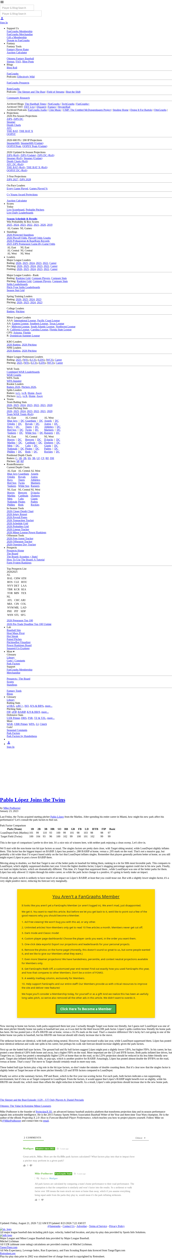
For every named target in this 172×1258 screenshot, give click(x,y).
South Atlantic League (42, 326)
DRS (24, 718)
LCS (32, 359)
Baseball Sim (14, 630)
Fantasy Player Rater (18, 49)
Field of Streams (55, 91)
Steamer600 (13, 143)
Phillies (11, 451)
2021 (36, 224)
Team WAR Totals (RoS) (20, 414)
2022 (29, 224)
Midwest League (20, 326)
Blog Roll (12, 67)
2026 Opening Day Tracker (21, 544)
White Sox (30, 432)
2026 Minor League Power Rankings (26, 532)
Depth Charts (14, 125)
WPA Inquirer (14, 381)
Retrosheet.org (7, 1253)
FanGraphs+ (83, 103)
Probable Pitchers (35, 209)
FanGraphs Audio (37, 109)
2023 (23, 224)
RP (22, 461)
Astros (47, 423)
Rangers (48, 432)
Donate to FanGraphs (18, 40)
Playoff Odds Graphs (39, 237)
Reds (28, 451)
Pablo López (57, 816)
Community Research (18, 97)
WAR (10, 724)
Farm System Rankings (19, 562)
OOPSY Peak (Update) (34, 146)
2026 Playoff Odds (17, 237)
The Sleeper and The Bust (31, 91)
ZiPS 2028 (25, 179)
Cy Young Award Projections (22, 194)
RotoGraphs (13, 88)
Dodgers (48, 442)
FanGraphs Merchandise (20, 34)
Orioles (11, 423)
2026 (18, 263)
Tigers (28, 426)
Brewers (29, 439)
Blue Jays (12, 420)
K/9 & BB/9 (33, 712)
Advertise (82, 1226)
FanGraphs (12, 73)
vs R (24, 393)
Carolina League (39, 329)
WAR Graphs (14, 374)
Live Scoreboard (15, 209)
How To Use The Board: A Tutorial (26, 559)
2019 (49, 224)
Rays (10, 426)
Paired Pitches (14, 639)
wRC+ (19, 705)
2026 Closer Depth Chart (20, 511)
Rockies (48, 451)
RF (47, 458)
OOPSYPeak (14, 146)
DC (23, 420)
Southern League (39, 323)
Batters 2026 (13, 387)
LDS (41, 359)
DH (52, 458)
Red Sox (11, 429)
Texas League (56, 323)
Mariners (49, 429)
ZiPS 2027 (12, 179)
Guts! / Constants (16, 660)
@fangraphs (54, 1226)
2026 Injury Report (17, 514)
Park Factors (13, 663)
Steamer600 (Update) (32, 143)
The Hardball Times (35, 103)
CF (42, 458)
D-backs (48, 439)
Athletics (49, 426)
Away (38, 393)
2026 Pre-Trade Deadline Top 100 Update (29, 624)
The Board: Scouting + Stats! (22, 556)
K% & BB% (37, 705)
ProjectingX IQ (44, 1111)
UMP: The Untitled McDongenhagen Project (87, 109)
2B (24, 458)
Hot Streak (12, 636)
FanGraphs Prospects (18, 82)
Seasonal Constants (17, 730)
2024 (16, 224)
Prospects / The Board (18, 678)
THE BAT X (26, 131)
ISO (27, 705)
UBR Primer (20, 724)
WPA (32, 724)
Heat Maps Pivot (16, 633)
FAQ (18, 61)
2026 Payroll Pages (17, 517)
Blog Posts (28, 61)
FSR (30, 718)
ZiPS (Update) (28, 155)
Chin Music (55, 109)
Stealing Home (120, 109)
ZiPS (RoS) (13, 155)
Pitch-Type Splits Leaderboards (23, 287)
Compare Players (41, 278)
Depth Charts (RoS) (17, 161)
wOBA (11, 705)
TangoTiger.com (8, 1247)
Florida (27, 332)
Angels (48, 420)
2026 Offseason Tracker (19, 541)
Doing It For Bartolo (141, 109)
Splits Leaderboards (17, 284)
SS (29, 458)
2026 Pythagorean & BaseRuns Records (28, 240)
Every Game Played (17, 188)
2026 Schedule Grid (17, 523)
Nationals (12, 448)
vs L (17, 393)
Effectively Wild (26, 76)
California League (19, 329)
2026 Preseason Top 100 (20, 620)
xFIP (14, 712)
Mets (9, 445)
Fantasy (52, 106)
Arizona (17, 332)
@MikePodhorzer (11, 1120)
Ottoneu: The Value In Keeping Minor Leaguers (25, 1106)
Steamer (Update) (33, 158)
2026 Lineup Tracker (18, 529)
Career (52, 263)
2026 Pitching (29, 344)
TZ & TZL (40, 718)
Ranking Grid (23, 278)
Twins (28, 429)
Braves (11, 439)
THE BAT (12, 131)
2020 (43, 224)
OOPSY (11, 134)
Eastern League (20, 323)
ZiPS (9, 119)
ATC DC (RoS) (15, 164)
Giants (47, 445)
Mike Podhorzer (11, 808)
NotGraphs (54, 103)
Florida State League (61, 329)
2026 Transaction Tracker (20, 520)
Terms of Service (98, 1226)
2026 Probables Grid (18, 526)
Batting (10, 311)
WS (25, 359)
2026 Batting (13, 344)
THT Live (29, 106)
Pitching (20, 311)
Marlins (11, 442)
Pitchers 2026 (29, 387)
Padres (47, 448)
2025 (9, 224)
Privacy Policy (117, 1226)
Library (11, 657)
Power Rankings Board (19, 645)
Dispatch (41, 106)
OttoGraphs (160, 109)
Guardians (30, 420)
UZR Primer (13, 718)
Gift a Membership (17, 37)
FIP (8, 712)
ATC (9, 128)
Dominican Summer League (25, 335)
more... (48, 705)
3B (33, 458)
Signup (10, 61)
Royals (29, 423)
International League (25, 320)
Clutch (43, 724)
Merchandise (13, 672)
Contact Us (69, 1226)
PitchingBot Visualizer (19, 642)
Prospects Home (15, 550)
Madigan (53, 1178)
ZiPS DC (18, 119)
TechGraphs (67, 103)
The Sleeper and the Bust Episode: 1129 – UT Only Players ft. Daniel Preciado (42, 1099)
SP (17, 461)
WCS (50, 359)
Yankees (11, 432)
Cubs (28, 445)
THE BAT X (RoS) (36, 167)
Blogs (10, 693)
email (46, 1120)
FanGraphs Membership (19, 31)
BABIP (22, 712)
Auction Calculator (17, 52)
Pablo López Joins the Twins (32, 800)
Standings (12, 684)
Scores (10, 681)
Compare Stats (59, 278)
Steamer (11, 122)
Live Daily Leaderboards (20, 212)
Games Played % (38, 188)
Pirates (28, 448)
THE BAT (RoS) (16, 167)
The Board (12, 553)
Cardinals (30, 442)
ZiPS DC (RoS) (45, 155)
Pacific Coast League (48, 320)
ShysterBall (64, 106)
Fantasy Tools (14, 690)
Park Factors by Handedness (22, 736)
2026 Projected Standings (20, 234)
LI (37, 724)
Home (31, 393)
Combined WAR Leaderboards (23, 371)
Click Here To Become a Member (86, 1009)
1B (20, 458)
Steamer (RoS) (14, 158)
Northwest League (65, 326)
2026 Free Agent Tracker (20, 538)
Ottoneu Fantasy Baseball (20, 58)
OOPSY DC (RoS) (17, 170)
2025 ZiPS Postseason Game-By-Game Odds (31, 243)
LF (38, 458)
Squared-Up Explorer (18, 648)
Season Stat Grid (16, 290)
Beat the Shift (73, 91)
